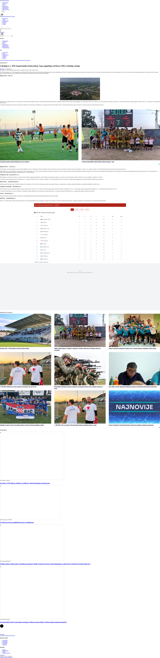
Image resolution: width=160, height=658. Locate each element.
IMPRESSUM (5, 650)
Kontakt (4, 24)
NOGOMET (5, 640)
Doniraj (4, 651)
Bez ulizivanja (5, 8)
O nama (4, 23)
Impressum (4, 21)
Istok (3, 4)
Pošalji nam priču (5, 9)
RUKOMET (5, 641)
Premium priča (5, 2)
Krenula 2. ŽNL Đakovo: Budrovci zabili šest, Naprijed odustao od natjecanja (25, 483)
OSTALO (4, 644)
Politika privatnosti (6, 653)
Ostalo (3, 19)
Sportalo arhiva (5, 20)
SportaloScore (5, 18)
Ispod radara (4, 6)
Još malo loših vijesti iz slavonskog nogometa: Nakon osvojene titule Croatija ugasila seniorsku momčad (33, 622)
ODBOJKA (4, 643)
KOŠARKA (5, 642)
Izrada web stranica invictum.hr (6, 657)
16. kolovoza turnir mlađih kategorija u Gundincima (17, 522)
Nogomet (4, 3)
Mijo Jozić (2, 68)
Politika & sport (5, 7)
